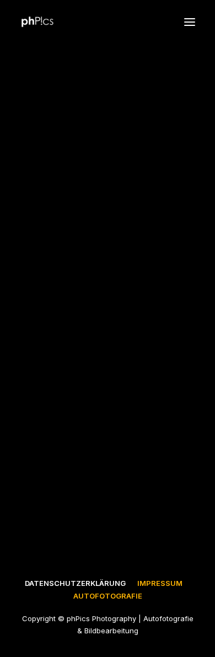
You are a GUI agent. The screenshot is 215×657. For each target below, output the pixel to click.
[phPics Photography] (37, 22)
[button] (189, 22)
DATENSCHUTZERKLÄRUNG (75, 583)
